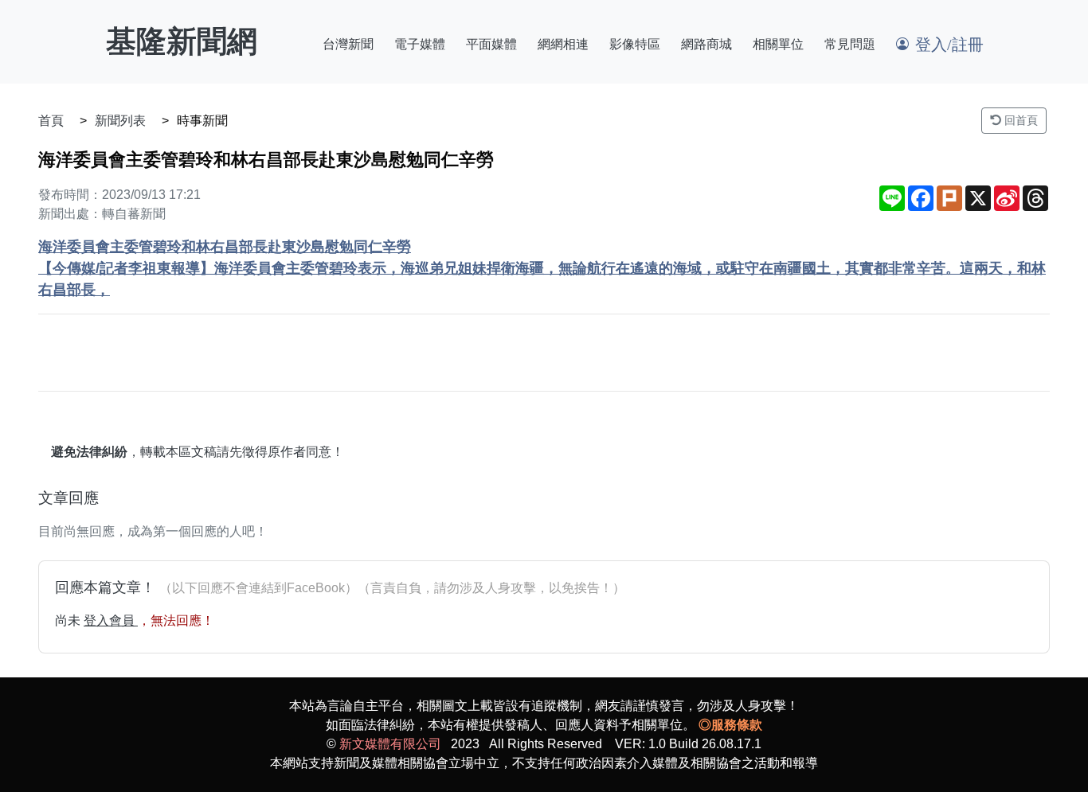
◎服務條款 (730, 725)
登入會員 (111, 620)
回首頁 (1019, 120)
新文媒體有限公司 (390, 744)
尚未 (69, 620)
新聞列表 (120, 120)
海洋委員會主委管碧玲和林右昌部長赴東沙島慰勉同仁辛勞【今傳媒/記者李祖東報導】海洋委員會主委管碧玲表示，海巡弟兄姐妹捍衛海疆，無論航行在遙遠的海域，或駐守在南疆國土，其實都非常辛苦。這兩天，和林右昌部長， (542, 268)
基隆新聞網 (181, 41)
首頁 (51, 120)
